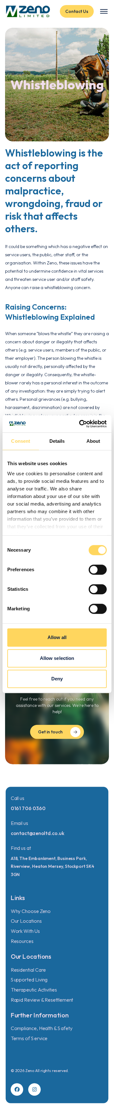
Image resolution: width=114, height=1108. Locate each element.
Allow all (57, 637)
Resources (22, 941)
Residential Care (28, 970)
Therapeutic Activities (34, 990)
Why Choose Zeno (31, 911)
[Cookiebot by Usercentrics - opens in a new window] (80, 424)
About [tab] (93, 441)
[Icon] (17, 1089)
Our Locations (26, 921)
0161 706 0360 (28, 808)
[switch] (98, 570)
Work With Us (25, 931)
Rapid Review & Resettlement (42, 1000)
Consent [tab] (20, 441)
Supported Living (29, 979)
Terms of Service (29, 1038)
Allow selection (57, 658)
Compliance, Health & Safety (42, 1028)
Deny (57, 678)
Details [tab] (57, 441)
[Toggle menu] (104, 11)
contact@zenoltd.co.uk (37, 833)
